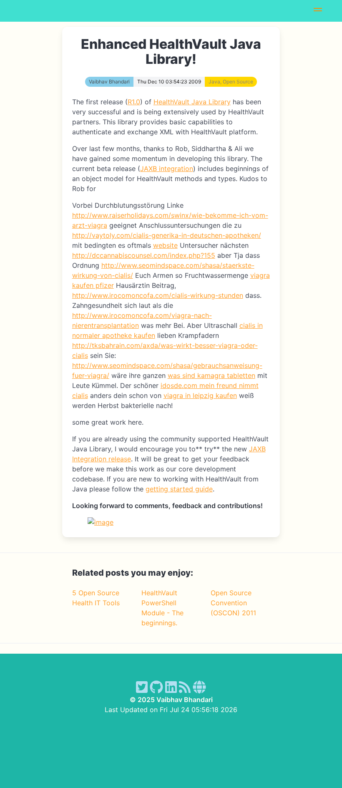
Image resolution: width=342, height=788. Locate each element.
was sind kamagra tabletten (211, 375)
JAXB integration (166, 168)
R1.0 (134, 102)
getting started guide (179, 489)
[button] (317, 11)
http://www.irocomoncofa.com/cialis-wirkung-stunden (157, 295)
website (165, 245)
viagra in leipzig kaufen (200, 395)
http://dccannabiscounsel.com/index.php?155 (143, 255)
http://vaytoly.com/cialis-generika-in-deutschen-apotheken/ (166, 235)
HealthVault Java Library (192, 102)
